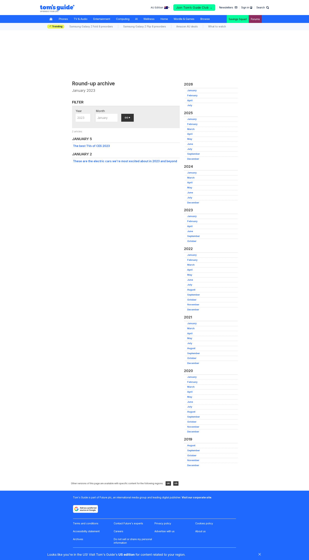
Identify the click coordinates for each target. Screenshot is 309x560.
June (190, 144)
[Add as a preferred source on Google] (85, 509)
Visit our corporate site (196, 497)
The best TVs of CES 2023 (91, 146)
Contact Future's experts (128, 523)
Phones (63, 19)
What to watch (217, 26)
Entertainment (101, 19)
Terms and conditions (85, 523)
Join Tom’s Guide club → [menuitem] (194, 7)
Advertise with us (164, 531)
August (191, 289)
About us (200, 531)
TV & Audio (80, 19)
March (191, 129)
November (193, 304)
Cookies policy (204, 523)
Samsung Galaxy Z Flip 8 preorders (144, 26)
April (190, 100)
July (189, 105)
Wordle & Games (184, 19)
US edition (126, 554)
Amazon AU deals (187, 26)
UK (168, 483)
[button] (262, 7)
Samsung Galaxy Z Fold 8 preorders (91, 26)
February (192, 95)
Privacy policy (162, 523)
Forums (255, 19)
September (193, 153)
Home (164, 19)
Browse (205, 19)
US (175, 483)
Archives (78, 539)
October (191, 241)
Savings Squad (238, 19)
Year (79, 111)
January (192, 90)
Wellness (148, 19)
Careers (118, 531)
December (193, 159)
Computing (122, 19)
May (189, 139)
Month (100, 111)
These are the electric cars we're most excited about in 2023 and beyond (125, 161)
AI (136, 19)
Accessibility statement (86, 531)
